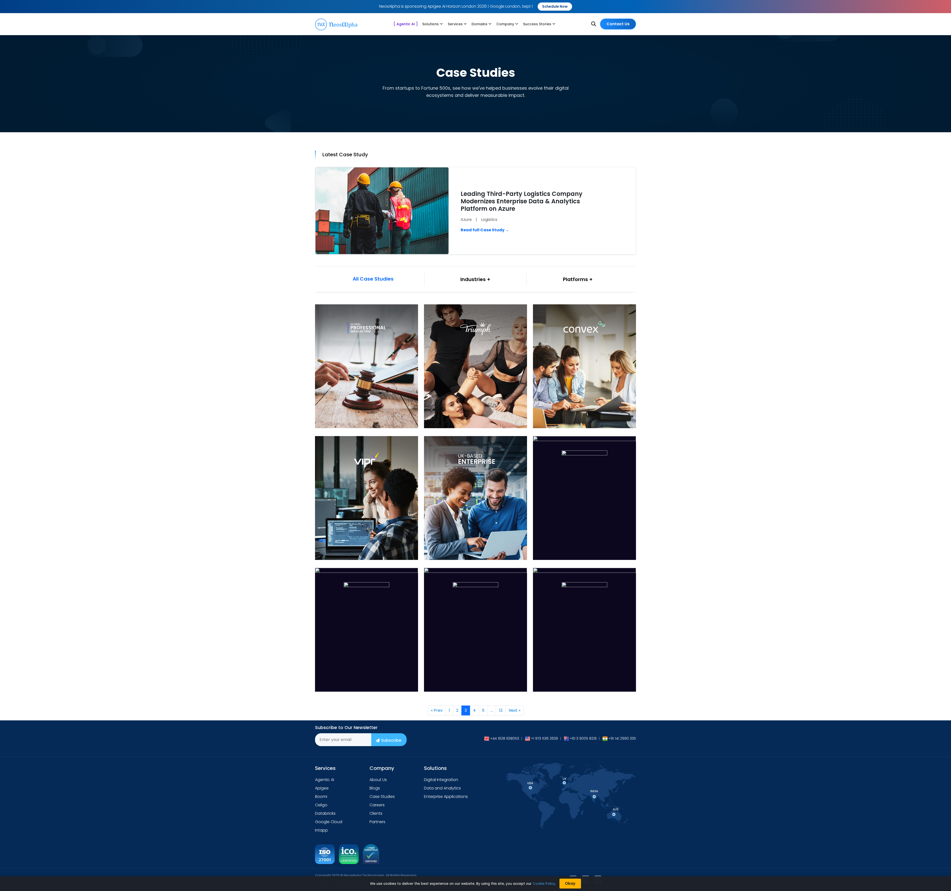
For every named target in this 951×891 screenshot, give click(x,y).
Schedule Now (555, 6)
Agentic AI (406, 24)
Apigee (322, 788)
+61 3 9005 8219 (583, 738)
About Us (378, 780)
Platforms (576, 279)
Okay (570, 883)
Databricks (325, 813)
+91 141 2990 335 (622, 738)
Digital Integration (441, 780)
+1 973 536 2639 (544, 738)
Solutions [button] (430, 24)
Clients (376, 813)
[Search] (593, 24)
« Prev (437, 710)
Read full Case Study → (485, 230)
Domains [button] (479, 24)
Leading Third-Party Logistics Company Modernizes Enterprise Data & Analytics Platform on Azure (521, 201)
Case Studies (382, 796)
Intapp (321, 830)
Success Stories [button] (537, 24)
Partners (377, 822)
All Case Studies (373, 278)
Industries (473, 279)
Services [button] (455, 24)
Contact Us (618, 24)
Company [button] (505, 24)
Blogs (375, 788)
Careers (377, 805)
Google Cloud (328, 822)
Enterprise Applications (446, 796)
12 (500, 710)
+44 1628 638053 (504, 738)
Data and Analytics (442, 788)
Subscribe (391, 740)
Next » (514, 710)
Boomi (321, 796)
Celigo (321, 805)
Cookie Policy (544, 883)
